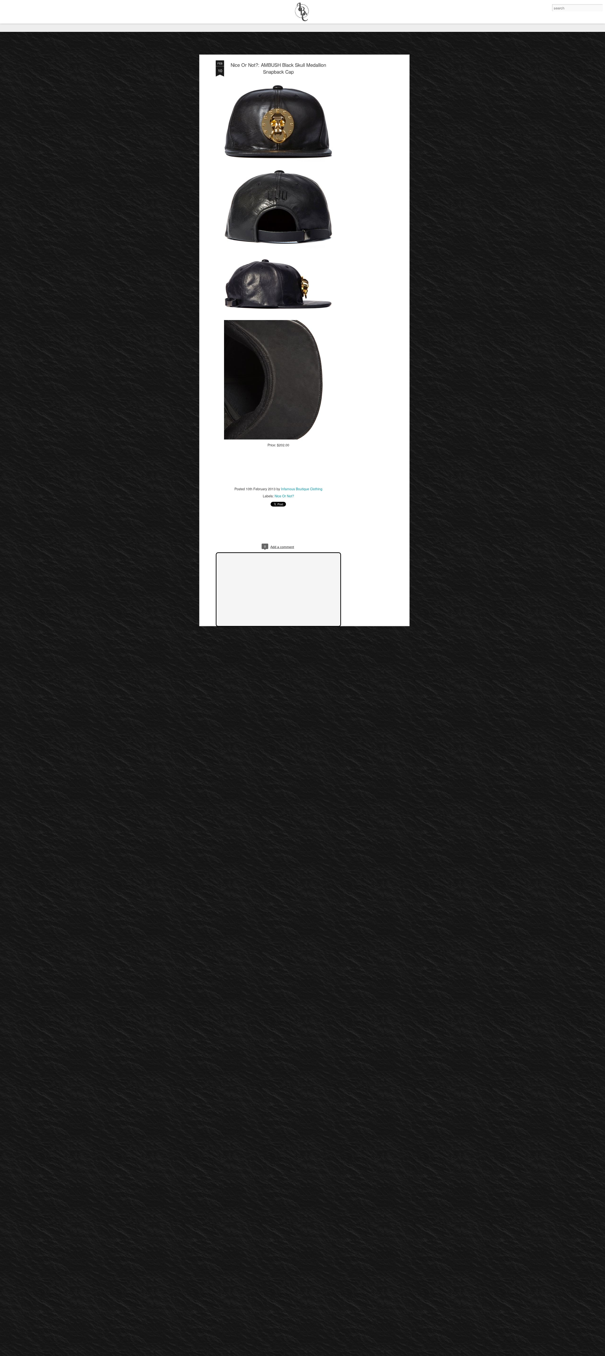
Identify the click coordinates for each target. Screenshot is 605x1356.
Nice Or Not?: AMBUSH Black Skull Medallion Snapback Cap (278, 68)
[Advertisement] (367, 135)
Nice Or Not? (284, 496)
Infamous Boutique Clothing (301, 488)
